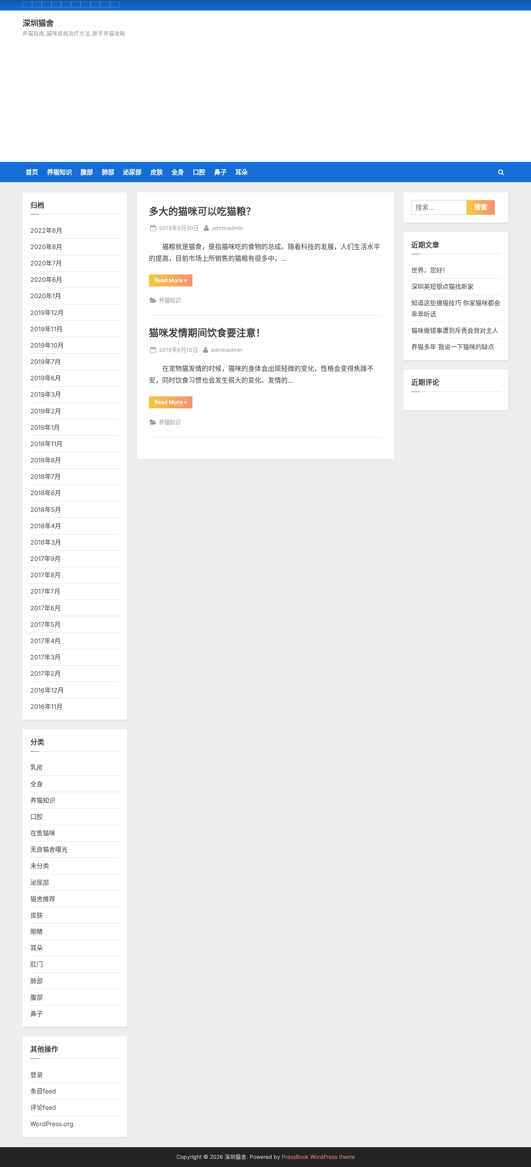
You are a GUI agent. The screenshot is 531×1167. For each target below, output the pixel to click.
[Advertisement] (265, 96)
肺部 (108, 172)
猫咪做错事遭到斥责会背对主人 (454, 330)
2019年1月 (45, 427)
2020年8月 (46, 247)
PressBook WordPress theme (318, 1157)
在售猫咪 (42, 833)
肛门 (36, 964)
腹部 (86, 172)
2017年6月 (45, 608)
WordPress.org (51, 1124)
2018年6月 (45, 493)
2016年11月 (46, 706)
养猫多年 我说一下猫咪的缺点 (452, 347)
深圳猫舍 (38, 23)
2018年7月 (45, 476)
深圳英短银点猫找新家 (442, 286)
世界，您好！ (430, 270)
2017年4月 (45, 641)
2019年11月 (46, 329)
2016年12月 (47, 690)
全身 (177, 172)
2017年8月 (45, 575)
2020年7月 (46, 263)
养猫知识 (59, 172)
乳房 (36, 767)
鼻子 (220, 172)
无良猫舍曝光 (49, 849)
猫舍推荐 (42, 899)
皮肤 (156, 172)
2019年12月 (47, 312)
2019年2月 (45, 411)
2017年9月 (45, 558)
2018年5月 (45, 509)
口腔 (199, 172)
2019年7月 (45, 362)
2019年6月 (45, 378)
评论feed (43, 1107)
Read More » (173, 281)
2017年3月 (45, 657)
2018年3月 (45, 542)
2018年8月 (45, 460)
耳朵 (241, 172)
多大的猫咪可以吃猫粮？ (202, 211)
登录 (36, 1075)
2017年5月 (45, 624)
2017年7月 (45, 591)
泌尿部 (132, 172)
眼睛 (36, 931)
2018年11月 (46, 444)
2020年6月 (46, 279)
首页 (32, 172)
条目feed (43, 1091)
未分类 (39, 866)
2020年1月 (45, 296)
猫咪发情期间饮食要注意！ (207, 332)
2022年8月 (46, 230)
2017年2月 (45, 673)
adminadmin (227, 227)
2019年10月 (47, 345)
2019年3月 (45, 394)
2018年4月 (45, 526)
